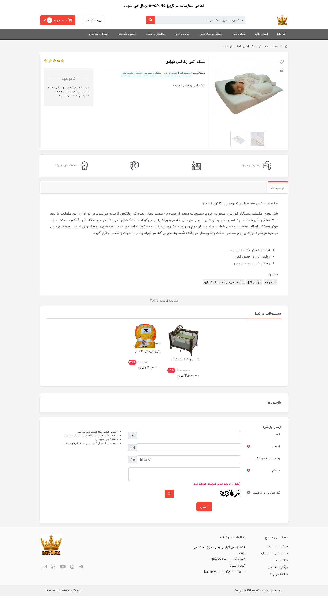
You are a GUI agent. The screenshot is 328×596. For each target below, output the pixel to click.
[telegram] (82, 567)
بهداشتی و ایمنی (156, 34)
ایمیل (276, 446)
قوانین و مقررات (277, 546)
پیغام (276, 470)
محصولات (185, 73)
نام (278, 434)
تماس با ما (281, 560)
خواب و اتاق (183, 34)
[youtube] (63, 567)
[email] (44, 567)
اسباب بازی (261, 34)
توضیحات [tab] (277, 188)
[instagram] (72, 567)
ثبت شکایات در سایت (273, 553)
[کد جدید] (169, 494)
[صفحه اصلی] (286, 46)
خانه (279, 34)
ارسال (204, 506)
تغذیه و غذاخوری (98, 34)
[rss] (54, 567)
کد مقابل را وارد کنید (266, 492)
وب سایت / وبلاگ (267, 458)
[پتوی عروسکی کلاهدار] (144, 336)
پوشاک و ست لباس (211, 34)
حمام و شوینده (127, 34)
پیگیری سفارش (278, 567)
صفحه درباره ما (278, 574)
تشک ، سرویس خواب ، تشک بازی (141, 73)
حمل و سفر (239, 34)
